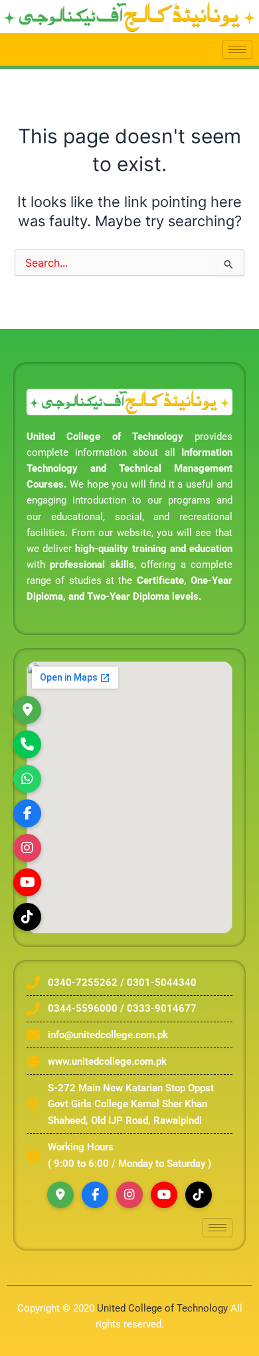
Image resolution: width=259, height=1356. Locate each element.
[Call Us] (27, 744)
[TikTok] (27, 917)
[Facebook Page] (27, 813)
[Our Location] (27, 710)
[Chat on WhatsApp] (27, 779)
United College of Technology (162, 1308)
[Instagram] (27, 848)
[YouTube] (164, 1195)
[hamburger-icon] (237, 49)
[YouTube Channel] (27, 882)
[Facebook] (95, 1195)
